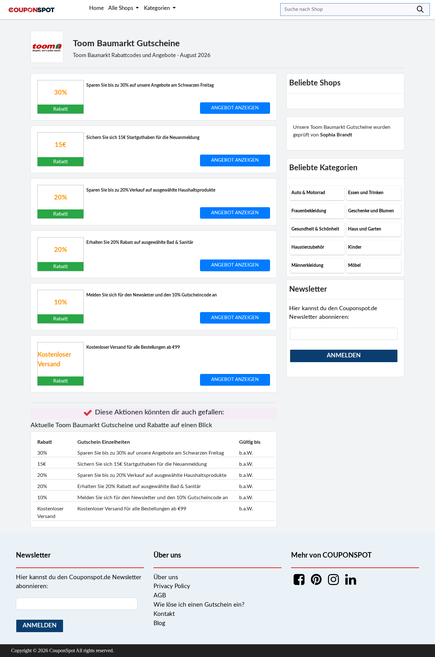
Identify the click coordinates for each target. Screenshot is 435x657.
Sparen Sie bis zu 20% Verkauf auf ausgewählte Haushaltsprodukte (150, 190)
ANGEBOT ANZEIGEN (235, 108)
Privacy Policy (171, 586)
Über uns (165, 577)
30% (60, 93)
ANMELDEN (344, 356)
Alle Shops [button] (121, 8)
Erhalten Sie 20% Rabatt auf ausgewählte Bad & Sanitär (139, 242)
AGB (159, 596)
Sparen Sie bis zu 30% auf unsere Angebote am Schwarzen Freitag (150, 85)
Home (96, 8)
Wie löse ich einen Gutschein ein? (199, 605)
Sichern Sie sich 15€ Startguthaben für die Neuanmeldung (142, 137)
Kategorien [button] (157, 8)
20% (60, 197)
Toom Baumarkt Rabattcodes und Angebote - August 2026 (141, 55)
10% (60, 302)
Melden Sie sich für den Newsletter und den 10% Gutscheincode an (151, 295)
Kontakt (164, 614)
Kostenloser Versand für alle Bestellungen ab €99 (133, 347)
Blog (159, 623)
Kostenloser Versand (54, 360)
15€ (60, 145)
